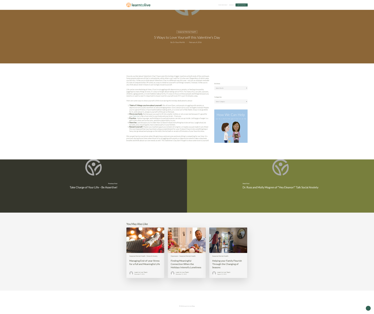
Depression (174, 256)
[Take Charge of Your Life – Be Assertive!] (93, 186)
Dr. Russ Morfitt (179, 42)
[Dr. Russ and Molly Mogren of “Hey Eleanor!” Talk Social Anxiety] (280, 186)
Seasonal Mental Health (187, 32)
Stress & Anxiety (151, 256)
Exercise (136, 116)
